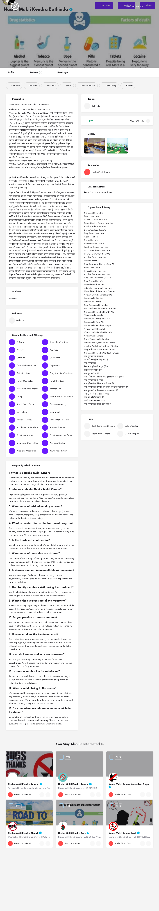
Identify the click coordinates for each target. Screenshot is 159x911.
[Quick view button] (41, 794)
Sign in (129, 6)
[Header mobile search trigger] (154, 6)
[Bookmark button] (47, 794)
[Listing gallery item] (94, 145)
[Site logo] (15, 6)
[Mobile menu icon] (5, 6)
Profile (11, 72)
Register (139, 6)
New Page (62, 72)
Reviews (35, 72)
